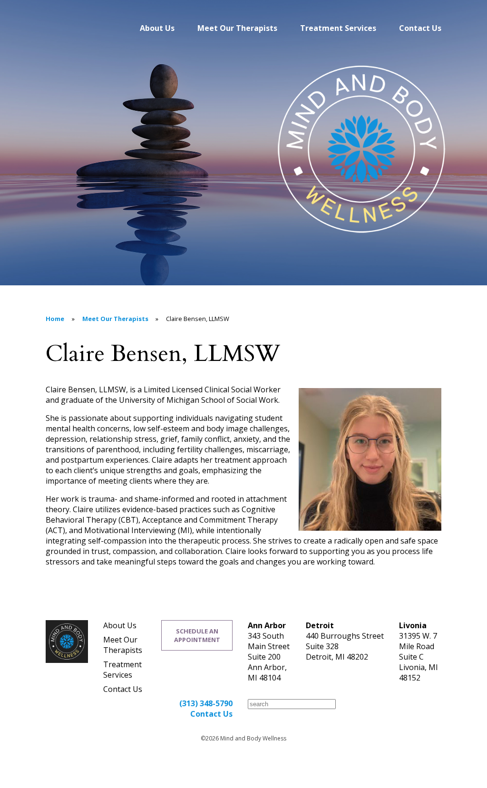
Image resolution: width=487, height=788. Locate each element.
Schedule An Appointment (197, 635)
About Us (157, 28)
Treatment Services (338, 28)
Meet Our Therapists (237, 28)
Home (55, 318)
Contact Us (420, 28)
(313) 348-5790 (206, 703)
